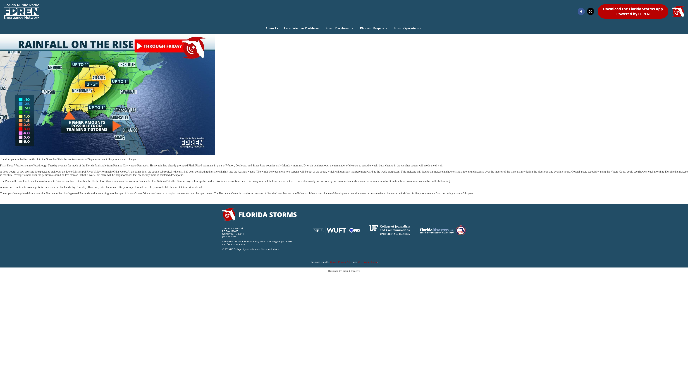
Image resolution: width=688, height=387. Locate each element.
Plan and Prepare (372, 28)
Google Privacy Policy (341, 262)
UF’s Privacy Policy (367, 262)
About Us (271, 28)
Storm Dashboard (338, 28)
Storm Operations (406, 28)
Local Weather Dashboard (302, 28)
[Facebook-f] (581, 11)
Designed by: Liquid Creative (344, 271)
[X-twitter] (590, 11)
